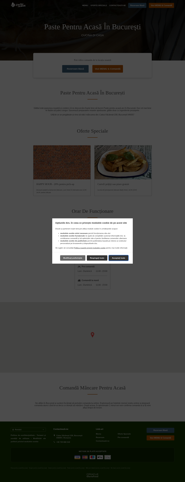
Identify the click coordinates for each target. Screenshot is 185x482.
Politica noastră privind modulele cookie (89, 248)
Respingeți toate (97, 258)
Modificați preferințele (72, 258)
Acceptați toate (118, 258)
